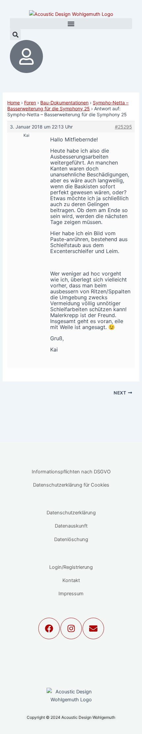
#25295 (123, 126)
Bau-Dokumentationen (64, 102)
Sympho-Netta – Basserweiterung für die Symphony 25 (67, 105)
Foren (30, 102)
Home (13, 102)
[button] (71, 23)
